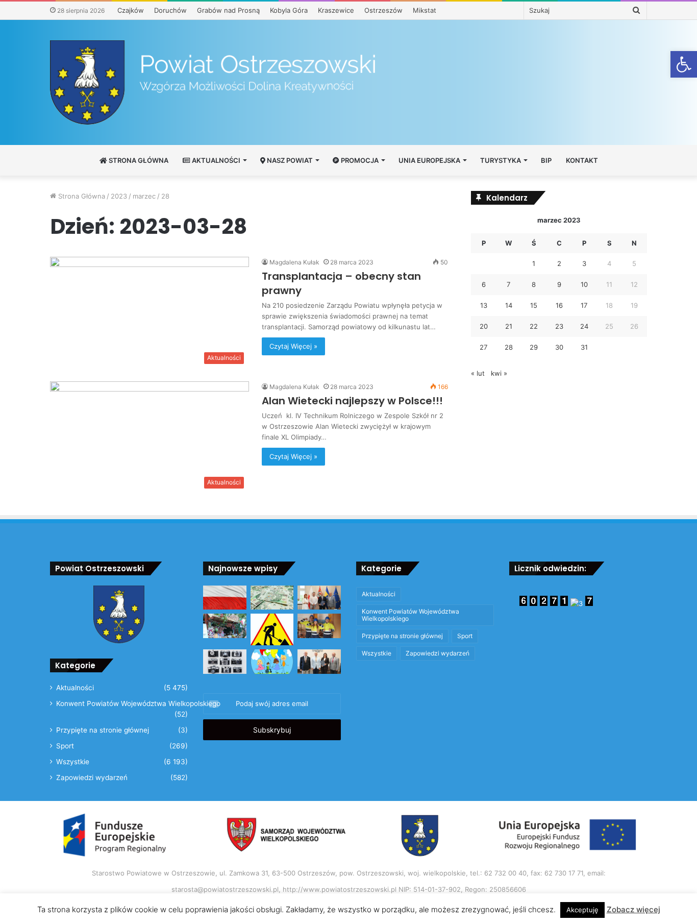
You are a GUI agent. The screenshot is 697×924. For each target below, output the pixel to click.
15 (533, 305)
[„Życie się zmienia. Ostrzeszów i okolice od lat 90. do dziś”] (224, 661)
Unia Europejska (429, 160)
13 (483, 305)
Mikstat (424, 10)
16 (559, 305)
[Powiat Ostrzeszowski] (348, 82)
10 (584, 284)
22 (534, 326)
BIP (546, 160)
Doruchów (170, 10)
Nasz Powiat (289, 160)
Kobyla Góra (289, 10)
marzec (144, 196)
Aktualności (215, 160)
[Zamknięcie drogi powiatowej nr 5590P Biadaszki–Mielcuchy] (272, 629)
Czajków (130, 10)
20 (484, 326)
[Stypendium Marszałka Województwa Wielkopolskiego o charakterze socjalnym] (272, 598)
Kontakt (582, 160)
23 (559, 326)
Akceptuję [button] (582, 910)
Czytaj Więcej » (293, 346)
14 (508, 305)
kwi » (499, 373)
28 (509, 347)
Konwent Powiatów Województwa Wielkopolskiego (138, 703)
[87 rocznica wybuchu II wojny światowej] (224, 598)
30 (559, 347)
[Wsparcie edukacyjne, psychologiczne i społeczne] (272, 661)
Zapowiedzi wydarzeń (92, 777)
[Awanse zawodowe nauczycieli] (319, 661)
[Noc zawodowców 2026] (319, 626)
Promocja (359, 160)
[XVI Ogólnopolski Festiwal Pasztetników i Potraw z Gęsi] (224, 626)
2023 (119, 196)
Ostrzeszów (383, 10)
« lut (478, 373)
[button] (683, 64)
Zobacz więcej (633, 909)
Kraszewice (336, 10)
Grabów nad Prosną (228, 10)
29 (534, 347)
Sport (65, 746)
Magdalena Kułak (294, 262)
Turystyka (500, 160)
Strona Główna (137, 160)
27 (483, 347)
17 (584, 305)
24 (584, 326)
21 (508, 326)
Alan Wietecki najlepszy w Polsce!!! (352, 401)
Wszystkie (72, 762)
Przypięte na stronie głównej (102, 730)
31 (584, 347)
